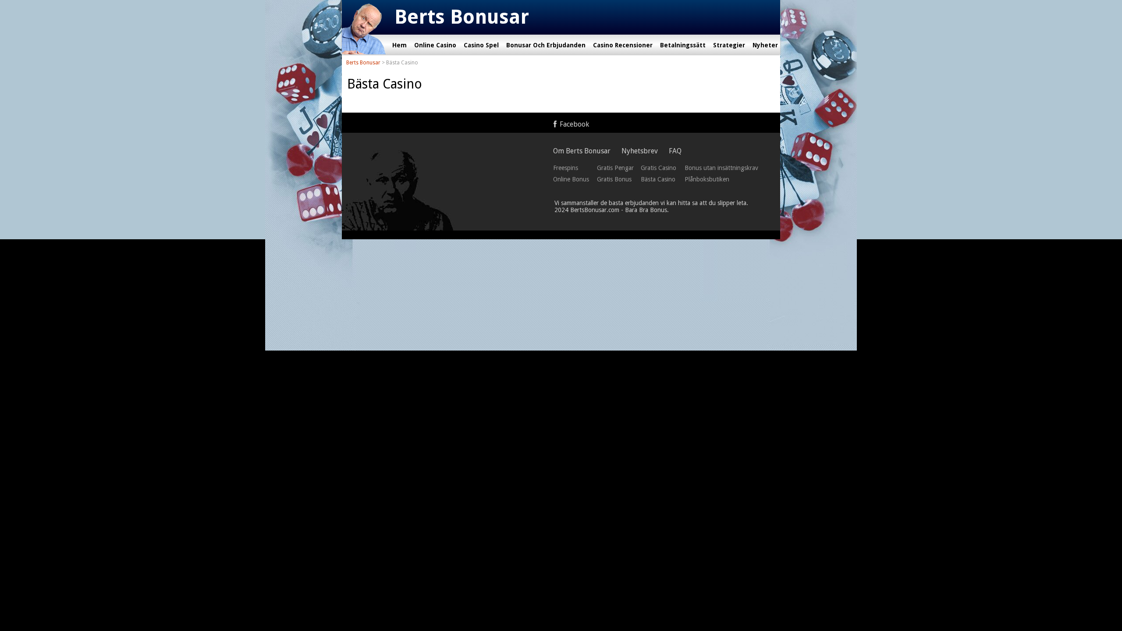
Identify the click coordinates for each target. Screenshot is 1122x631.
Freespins (565, 167)
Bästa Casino (658, 179)
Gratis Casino (658, 167)
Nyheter (765, 45)
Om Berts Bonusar (582, 151)
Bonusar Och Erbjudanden (546, 45)
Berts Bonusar (363, 63)
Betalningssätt (683, 45)
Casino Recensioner (623, 45)
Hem (399, 45)
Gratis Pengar (615, 167)
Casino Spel (481, 45)
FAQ (675, 151)
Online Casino (435, 45)
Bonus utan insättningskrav (721, 167)
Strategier (729, 45)
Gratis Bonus (614, 179)
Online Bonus (571, 179)
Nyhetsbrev (639, 151)
